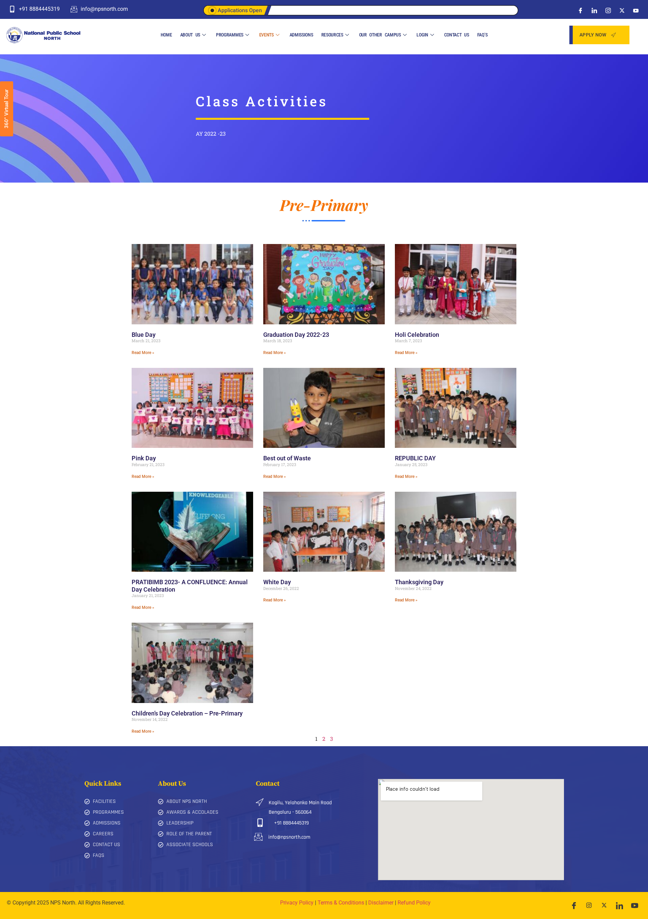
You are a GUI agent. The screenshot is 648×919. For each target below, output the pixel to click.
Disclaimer (381, 902)
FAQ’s (482, 34)
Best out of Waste (287, 458)
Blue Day (144, 334)
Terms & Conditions (341, 902)
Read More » (143, 352)
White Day (277, 582)
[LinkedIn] (594, 10)
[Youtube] (636, 10)
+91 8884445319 (291, 823)
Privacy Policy (297, 902)
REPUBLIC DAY (415, 458)
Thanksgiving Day (419, 582)
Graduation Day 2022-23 (296, 334)
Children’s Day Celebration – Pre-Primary (187, 713)
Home (166, 34)
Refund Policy (414, 902)
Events (266, 34)
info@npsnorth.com (289, 837)
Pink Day (144, 458)
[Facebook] (580, 10)
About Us (190, 34)
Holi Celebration (417, 334)
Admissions (301, 34)
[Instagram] (608, 10)
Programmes (229, 34)
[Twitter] (622, 10)
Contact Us (456, 34)
